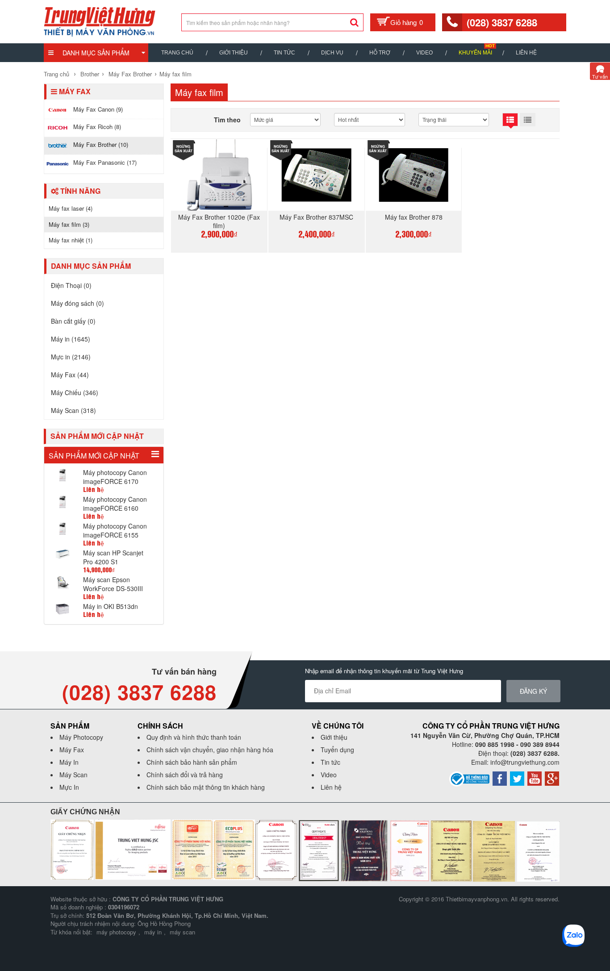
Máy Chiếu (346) (74, 392)
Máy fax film (175, 74)
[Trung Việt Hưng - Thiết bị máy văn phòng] (99, 20)
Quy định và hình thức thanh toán (193, 737)
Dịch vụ (332, 53)
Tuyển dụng (337, 749)
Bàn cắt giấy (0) (73, 321)
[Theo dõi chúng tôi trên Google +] (552, 777)
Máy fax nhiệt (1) (70, 240)
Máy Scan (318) (73, 410)
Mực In (69, 787)
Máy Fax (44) (70, 374)
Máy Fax (71, 749)
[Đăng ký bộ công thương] (469, 777)
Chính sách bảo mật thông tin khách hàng (205, 787)
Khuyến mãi (475, 53)
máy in (153, 932)
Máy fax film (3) (69, 224)
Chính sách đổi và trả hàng (184, 774)
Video (424, 53)
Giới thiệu (233, 53)
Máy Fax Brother (130, 74)
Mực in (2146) (71, 356)
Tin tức (330, 762)
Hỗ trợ (379, 53)
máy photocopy (116, 932)
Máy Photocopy (81, 737)
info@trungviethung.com (525, 762)
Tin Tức (284, 53)
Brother (89, 74)
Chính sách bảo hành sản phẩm (191, 762)
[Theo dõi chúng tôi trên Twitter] (517, 777)
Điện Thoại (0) (71, 285)
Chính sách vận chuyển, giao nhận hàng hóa (209, 749)
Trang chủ (177, 53)
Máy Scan (73, 774)
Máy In (69, 762)
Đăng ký (533, 691)
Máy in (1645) (70, 338)
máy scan (182, 932)
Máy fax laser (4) (70, 208)
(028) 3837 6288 (502, 22)
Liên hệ (526, 53)
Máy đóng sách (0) (77, 303)
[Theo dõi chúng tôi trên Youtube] (534, 777)
